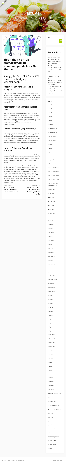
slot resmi (50, 295)
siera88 (50, 448)
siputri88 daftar (52, 440)
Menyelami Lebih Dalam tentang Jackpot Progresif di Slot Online (55, 82)
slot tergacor (51, 433)
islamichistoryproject (53, 436)
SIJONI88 (50, 272)
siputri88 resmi (52, 444)
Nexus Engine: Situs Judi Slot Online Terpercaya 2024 (54, 76)
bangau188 (51, 252)
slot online (50, 105)
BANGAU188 (51, 189)
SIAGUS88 (50, 229)
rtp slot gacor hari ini (53, 405)
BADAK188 (51, 193)
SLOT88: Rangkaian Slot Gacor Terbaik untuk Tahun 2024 (55, 70)
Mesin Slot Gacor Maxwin (54, 409)
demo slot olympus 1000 (54, 393)
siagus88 (50, 248)
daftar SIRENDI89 (52, 279)
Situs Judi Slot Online (53, 160)
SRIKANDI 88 (51, 334)
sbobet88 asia (52, 287)
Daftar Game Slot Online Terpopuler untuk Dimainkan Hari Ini (11, 190)
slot (49, 152)
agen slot (50, 413)
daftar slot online (52, 164)
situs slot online (52, 136)
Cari (49, 37)
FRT (63, 460)
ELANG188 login (17, 93)
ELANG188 (51, 197)
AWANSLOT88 (52, 256)
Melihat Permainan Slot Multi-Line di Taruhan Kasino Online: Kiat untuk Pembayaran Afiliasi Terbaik (54, 61)
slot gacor (50, 124)
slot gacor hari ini (52, 128)
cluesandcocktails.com (54, 429)
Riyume (33, 13)
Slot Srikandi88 (52, 401)
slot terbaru (51, 389)
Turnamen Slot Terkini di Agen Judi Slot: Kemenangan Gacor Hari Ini (32, 190)
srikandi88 (50, 350)
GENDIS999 (51, 225)
